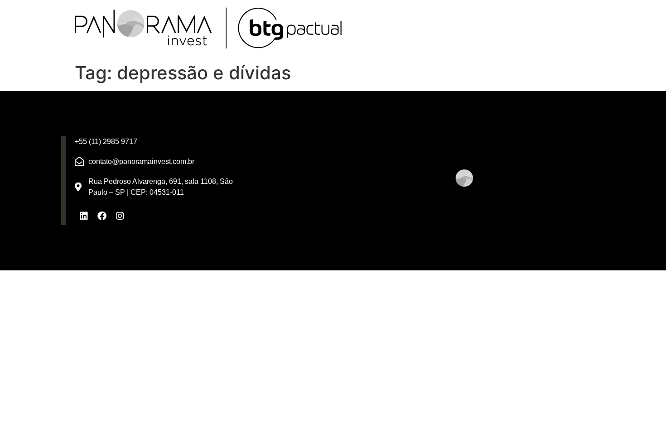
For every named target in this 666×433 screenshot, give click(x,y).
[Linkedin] (84, 216)
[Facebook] (102, 216)
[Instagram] (120, 216)
